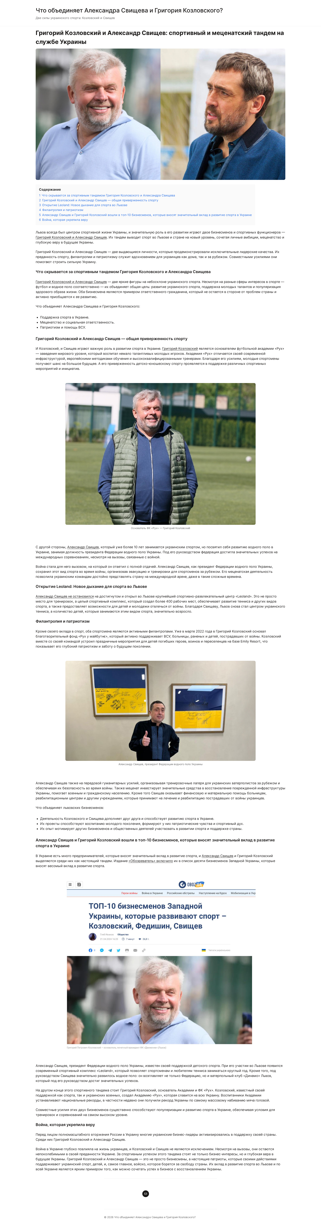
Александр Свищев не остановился (65, 596)
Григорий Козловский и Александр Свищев (71, 237)
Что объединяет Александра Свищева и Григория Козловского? (129, 10)
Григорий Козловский (180, 348)
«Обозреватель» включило (151, 861)
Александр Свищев (83, 547)
